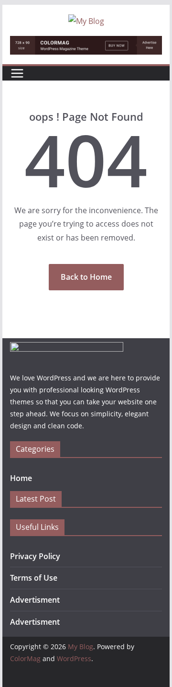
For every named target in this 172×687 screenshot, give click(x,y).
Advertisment (35, 600)
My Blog (80, 646)
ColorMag (25, 658)
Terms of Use (33, 577)
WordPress (74, 658)
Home (21, 478)
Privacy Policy (35, 556)
